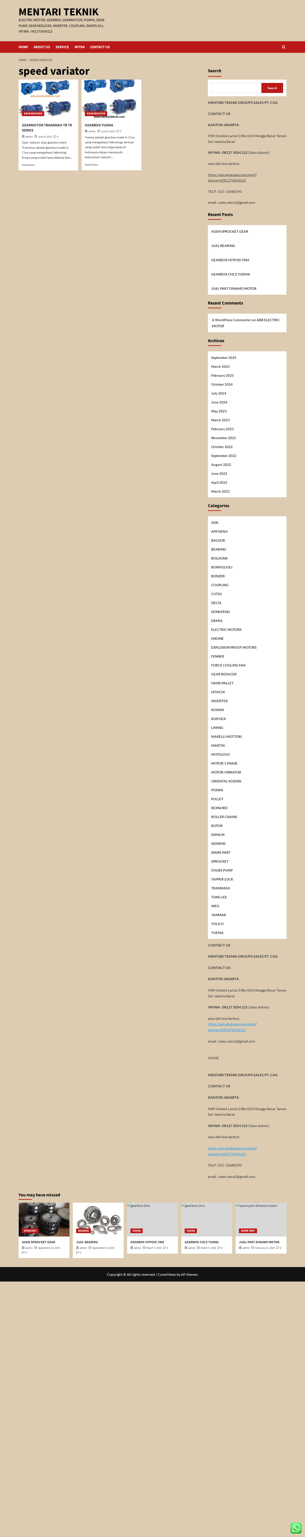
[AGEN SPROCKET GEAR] (44, 1220)
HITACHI (218, 692)
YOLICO (217, 924)
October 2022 (222, 447)
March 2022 (220, 491)
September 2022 (223, 456)
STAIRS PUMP (222, 870)
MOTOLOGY (220, 754)
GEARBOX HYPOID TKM (230, 260)
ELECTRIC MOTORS (226, 630)
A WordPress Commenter (231, 320)
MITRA (80, 47)
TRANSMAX (220, 888)
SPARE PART (221, 852)
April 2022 (219, 482)
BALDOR (218, 540)
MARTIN (218, 745)
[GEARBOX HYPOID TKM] (152, 1220)
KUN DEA (218, 719)
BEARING (218, 549)
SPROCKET (219, 861)
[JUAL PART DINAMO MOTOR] (261, 1220)
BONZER (218, 576)
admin (29, 137)
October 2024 (222, 384)
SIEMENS (218, 844)
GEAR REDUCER (33, 113)
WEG (215, 906)
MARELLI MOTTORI (226, 737)
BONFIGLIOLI (221, 567)
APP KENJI (219, 531)
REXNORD (219, 808)
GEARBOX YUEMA (99, 125)
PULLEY (217, 799)
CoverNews (167, 1274)
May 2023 (219, 411)
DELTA (216, 603)
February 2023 (222, 429)
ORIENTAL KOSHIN (226, 781)
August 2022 (221, 465)
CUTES (216, 594)
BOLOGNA (219, 558)
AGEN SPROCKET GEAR (229, 231)
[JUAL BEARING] (98, 1220)
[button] (283, 47)
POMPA (217, 790)
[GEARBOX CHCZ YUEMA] (206, 1220)
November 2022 (223, 438)
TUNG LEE (219, 897)
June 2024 (219, 402)
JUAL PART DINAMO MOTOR (234, 288)
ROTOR (217, 826)
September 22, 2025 (49, 1248)
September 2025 (223, 358)
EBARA (217, 621)
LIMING (217, 728)
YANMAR (218, 915)
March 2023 (220, 420)
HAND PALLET (222, 683)
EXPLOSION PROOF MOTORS (234, 647)
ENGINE (217, 638)
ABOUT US (42, 47)
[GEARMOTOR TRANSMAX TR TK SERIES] (48, 99)
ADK (214, 523)
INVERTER (219, 701)
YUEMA (217, 933)
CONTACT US (100, 47)
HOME (23, 47)
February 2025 (222, 375)
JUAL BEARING (223, 246)
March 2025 (220, 366)
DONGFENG (220, 612)
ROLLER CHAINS (224, 817)
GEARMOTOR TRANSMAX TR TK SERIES (47, 128)
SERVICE (62, 47)
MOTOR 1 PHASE (224, 763)
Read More (28, 165)
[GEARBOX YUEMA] (111, 99)
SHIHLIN (217, 835)
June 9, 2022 (45, 137)
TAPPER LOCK (222, 879)
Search (214, 71)
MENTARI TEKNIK (58, 12)
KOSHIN (217, 710)
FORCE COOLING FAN (228, 665)
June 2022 (219, 473)
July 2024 (218, 393)
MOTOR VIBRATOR (226, 772)
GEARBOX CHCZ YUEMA (230, 274)
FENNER (217, 656)
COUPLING (219, 585)
